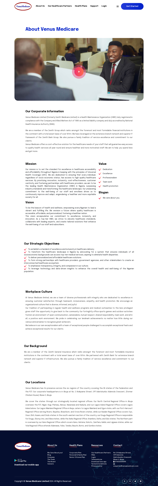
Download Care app (98, 461)
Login (104, 6)
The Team (51, 459)
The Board (51, 461)
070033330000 (120, 461)
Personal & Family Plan (77, 455)
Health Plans (81, 6)
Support (94, 6)
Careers (50, 464)
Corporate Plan (75, 453)
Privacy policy (96, 466)
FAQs (93, 455)
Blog (49, 455)
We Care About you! (55, 453)
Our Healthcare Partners (60, 6)
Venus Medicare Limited (37, 481)
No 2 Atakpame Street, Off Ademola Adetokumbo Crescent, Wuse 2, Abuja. (122, 456)
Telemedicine (96, 459)
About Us (40, 6)
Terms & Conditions (99, 464)
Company (51, 457)
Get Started (132, 6)
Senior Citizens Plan (77, 457)
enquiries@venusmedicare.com (125, 466)
